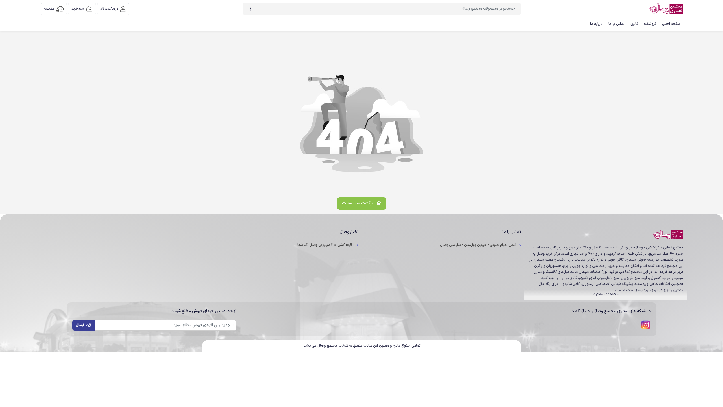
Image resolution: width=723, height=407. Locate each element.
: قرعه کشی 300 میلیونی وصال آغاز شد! (325, 245)
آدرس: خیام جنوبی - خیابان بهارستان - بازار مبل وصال (478, 245)
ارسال (80, 325)
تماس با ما (616, 24)
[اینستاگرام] (646, 325)
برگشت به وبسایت (358, 203)
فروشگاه (650, 24)
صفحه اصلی (671, 24)
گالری (634, 24)
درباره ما (596, 24)
